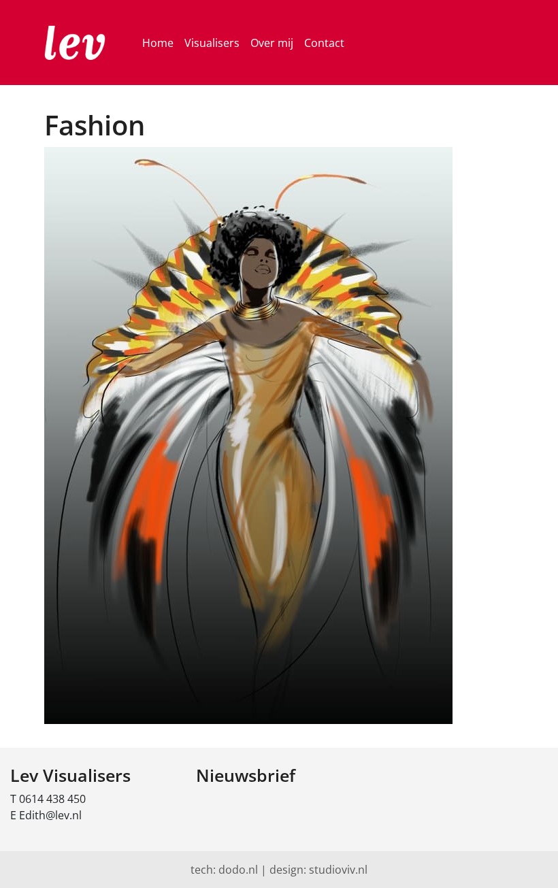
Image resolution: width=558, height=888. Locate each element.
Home (158, 42)
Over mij (271, 42)
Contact (324, 42)
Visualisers (212, 42)
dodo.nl (238, 869)
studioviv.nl (338, 869)
